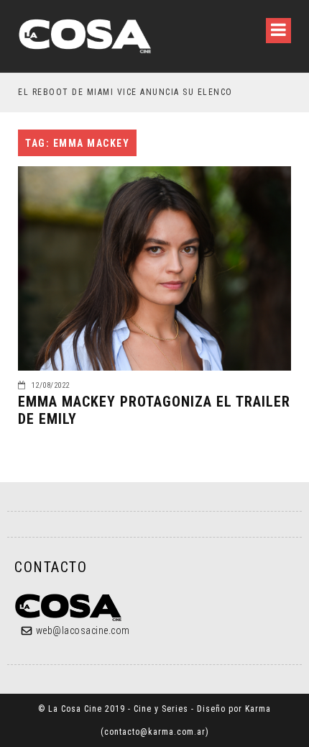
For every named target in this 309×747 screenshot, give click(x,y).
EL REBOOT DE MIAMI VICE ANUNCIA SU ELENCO (125, 92)
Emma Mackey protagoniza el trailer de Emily (154, 410)
